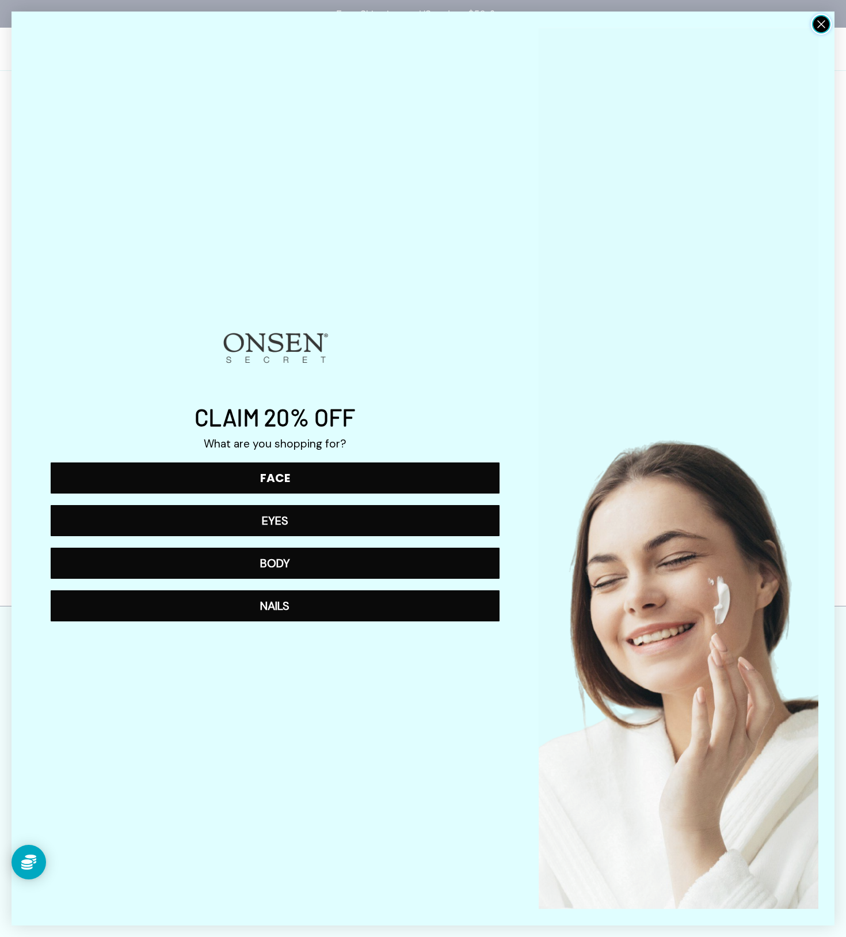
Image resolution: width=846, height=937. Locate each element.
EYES (275, 520)
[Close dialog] (821, 24)
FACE (275, 478)
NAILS (274, 605)
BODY (275, 563)
